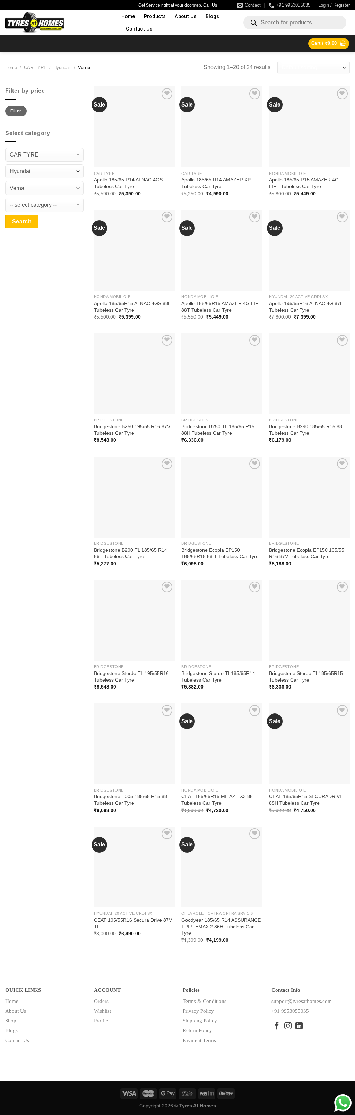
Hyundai (62, 67)
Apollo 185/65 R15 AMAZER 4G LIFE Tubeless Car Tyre (304, 183)
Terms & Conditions (204, 1001)
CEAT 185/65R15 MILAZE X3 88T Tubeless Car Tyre (218, 800)
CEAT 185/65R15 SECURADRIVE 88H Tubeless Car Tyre (306, 800)
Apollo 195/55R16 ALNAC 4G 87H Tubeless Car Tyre (306, 307)
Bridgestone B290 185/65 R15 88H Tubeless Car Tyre (307, 430)
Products (155, 16)
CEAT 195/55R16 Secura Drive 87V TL (133, 923)
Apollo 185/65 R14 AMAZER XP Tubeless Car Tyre (216, 183)
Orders (101, 1001)
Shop (10, 1020)
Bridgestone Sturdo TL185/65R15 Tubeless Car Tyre (306, 676)
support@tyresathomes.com (301, 1001)
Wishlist (102, 1011)
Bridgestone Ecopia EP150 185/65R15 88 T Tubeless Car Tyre (220, 553)
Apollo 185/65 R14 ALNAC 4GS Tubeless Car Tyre (128, 183)
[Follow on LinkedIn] (299, 1026)
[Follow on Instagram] (288, 1026)
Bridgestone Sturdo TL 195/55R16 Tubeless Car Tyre (131, 676)
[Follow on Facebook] (276, 1026)
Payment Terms (199, 1040)
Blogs (212, 16)
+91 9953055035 (290, 1011)
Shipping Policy (200, 1020)
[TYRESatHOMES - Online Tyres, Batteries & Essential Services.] (58, 22)
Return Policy (197, 1030)
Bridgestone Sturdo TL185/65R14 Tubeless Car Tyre (218, 676)
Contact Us (139, 29)
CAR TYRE (35, 67)
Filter (15, 111)
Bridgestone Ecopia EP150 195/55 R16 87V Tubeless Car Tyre (306, 553)
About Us (186, 16)
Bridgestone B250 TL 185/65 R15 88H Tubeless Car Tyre (217, 430)
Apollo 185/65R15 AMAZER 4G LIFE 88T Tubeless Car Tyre (221, 307)
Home (128, 16)
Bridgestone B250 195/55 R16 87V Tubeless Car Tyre (132, 430)
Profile (101, 1020)
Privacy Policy (198, 1011)
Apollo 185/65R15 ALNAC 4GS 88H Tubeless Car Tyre (133, 307)
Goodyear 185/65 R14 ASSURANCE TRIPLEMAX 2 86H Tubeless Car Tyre (221, 926)
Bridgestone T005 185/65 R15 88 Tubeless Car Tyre (130, 800)
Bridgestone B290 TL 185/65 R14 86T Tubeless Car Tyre (130, 553)
